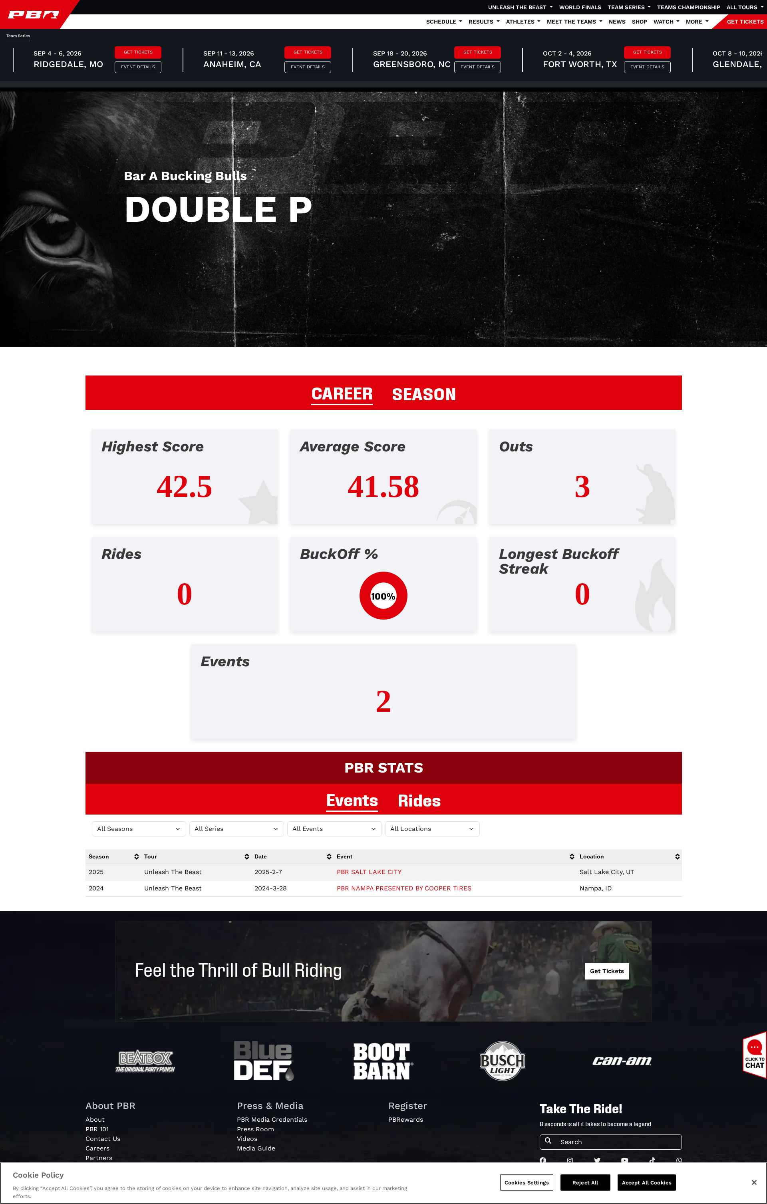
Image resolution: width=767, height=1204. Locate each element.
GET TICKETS (745, 21)
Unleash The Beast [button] (518, 7)
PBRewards (405, 1119)
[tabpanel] (383, 590)
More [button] (695, 21)
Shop (639, 21)
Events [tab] (352, 798)
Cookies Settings (527, 1183)
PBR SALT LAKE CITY (369, 872)
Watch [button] (664, 21)
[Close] (754, 1182)
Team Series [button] (627, 7)
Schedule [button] (442, 21)
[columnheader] (113, 856)
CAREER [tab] (342, 391)
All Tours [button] (743, 7)
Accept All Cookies (647, 1183)
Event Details (138, 67)
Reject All (585, 1183)
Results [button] (482, 21)
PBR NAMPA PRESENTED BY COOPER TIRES (404, 888)
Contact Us (102, 1138)
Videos (247, 1138)
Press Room (255, 1129)
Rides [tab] (419, 799)
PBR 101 (97, 1129)
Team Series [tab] (18, 36)
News (617, 21)
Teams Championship (688, 7)
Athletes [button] (521, 21)
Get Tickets (138, 52)
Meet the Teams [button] (572, 21)
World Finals (580, 7)
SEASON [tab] (424, 392)
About (95, 1119)
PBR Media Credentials (272, 1119)
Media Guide (256, 1148)
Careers (97, 1148)
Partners (98, 1158)
